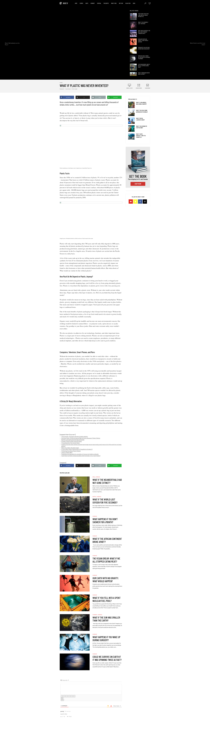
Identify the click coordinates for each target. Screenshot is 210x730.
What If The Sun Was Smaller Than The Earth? (106, 619)
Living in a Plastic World (66, 452)
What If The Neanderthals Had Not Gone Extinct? (107, 481)
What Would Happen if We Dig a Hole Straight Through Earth (144, 32)
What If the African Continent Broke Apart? (107, 540)
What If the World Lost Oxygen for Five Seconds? (105, 501)
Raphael (62, 89)
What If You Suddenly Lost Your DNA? (143, 23)
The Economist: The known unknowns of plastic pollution (74, 436)
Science (61, 82)
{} (62, 698)
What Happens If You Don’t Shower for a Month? (105, 521)
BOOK (134, 3)
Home (76, 3)
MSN (94, 477)
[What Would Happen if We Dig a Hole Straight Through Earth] (133, 33)
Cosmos (81, 3)
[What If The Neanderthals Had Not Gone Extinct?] (75, 485)
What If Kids (113, 3)
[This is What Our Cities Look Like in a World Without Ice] (133, 16)
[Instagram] (145, 201)
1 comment (68, 89)
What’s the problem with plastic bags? (70, 447)
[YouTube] (131, 201)
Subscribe (147, 88)
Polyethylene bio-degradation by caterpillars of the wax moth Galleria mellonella (80, 454)
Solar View (127, 3)
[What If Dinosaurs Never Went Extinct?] (133, 75)
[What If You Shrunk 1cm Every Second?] (131, 128)
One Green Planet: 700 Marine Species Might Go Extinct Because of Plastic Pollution (80, 438)
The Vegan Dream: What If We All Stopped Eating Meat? (144, 66)
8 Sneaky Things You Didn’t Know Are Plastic (71, 441)
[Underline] (64, 696)
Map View (121, 3)
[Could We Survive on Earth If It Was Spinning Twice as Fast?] (75, 662)
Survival (99, 3)
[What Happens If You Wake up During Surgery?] (75, 642)
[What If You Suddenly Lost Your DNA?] (133, 25)
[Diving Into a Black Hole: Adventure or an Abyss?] (133, 50)
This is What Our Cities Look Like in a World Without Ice (143, 15)
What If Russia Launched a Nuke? (140, 119)
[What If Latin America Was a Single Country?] (131, 105)
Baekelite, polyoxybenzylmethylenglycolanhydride (72, 439)
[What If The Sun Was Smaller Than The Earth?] (75, 622)
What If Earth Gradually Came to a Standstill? (141, 135)
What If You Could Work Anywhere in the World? (142, 111)
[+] (62, 700)
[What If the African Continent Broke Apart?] (75, 544)
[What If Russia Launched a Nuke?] (131, 120)
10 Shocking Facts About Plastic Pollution (71, 451)
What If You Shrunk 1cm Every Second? (141, 126)
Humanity (93, 3)
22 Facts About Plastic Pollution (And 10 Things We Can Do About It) (76, 449)
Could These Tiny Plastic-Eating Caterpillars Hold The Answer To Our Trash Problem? (80, 455)
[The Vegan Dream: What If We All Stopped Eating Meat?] (133, 67)
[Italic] (63, 696)
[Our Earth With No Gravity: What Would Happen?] (133, 41)
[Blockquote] (71, 696)
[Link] (74, 696)
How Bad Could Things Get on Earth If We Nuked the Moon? (144, 57)
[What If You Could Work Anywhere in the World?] (131, 113)
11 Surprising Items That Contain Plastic (70, 443)
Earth (86, 3)
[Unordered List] (69, 696)
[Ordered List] (68, 696)
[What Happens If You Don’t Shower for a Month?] (75, 524)
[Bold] (61, 696)
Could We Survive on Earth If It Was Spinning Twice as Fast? (107, 658)
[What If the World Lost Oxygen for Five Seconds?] (75, 504)
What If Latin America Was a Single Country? (141, 103)
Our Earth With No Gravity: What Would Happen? (143, 40)
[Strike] (66, 696)
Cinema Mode (139, 88)
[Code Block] (73, 696)
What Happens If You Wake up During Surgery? (106, 639)
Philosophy (106, 3)
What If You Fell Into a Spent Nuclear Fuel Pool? (106, 599)
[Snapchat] (135, 201)
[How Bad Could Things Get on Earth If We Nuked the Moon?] (133, 58)
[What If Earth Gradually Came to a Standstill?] (131, 136)
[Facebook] (140, 201)
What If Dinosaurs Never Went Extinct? (144, 73)
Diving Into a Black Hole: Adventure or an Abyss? (144, 48)
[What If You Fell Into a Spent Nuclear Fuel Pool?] (75, 602)
